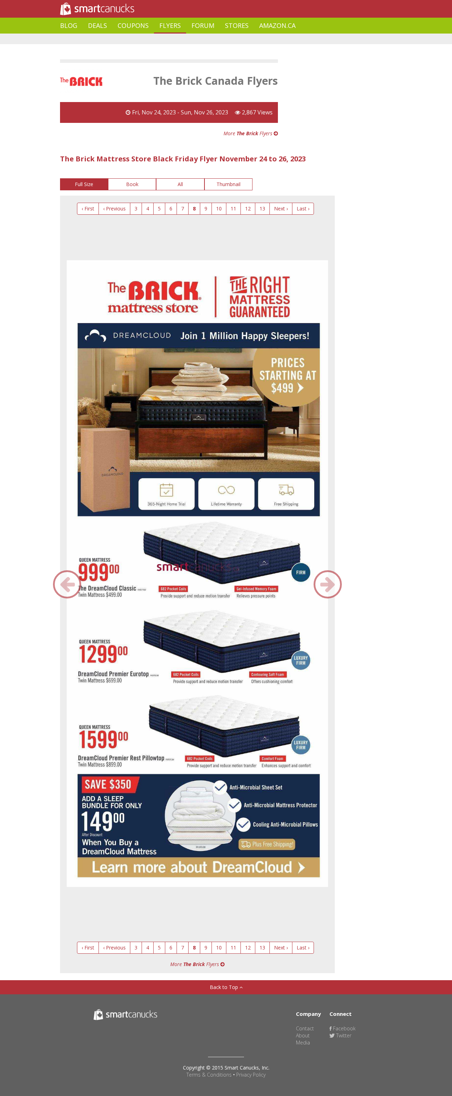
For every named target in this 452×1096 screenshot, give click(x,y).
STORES (237, 25)
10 (219, 208)
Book (132, 184)
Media (303, 1042)
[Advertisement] (188, 39)
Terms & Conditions (209, 1074)
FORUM (202, 25)
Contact (305, 1028)
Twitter (343, 1035)
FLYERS (170, 25)
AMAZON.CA (277, 25)
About (303, 1035)
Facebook (344, 1028)
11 (233, 208)
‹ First (88, 208)
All (180, 184)
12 (248, 208)
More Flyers (249, 133)
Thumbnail (228, 184)
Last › (303, 208)
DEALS (97, 25)
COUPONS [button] (133, 25)
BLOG (68, 25)
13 (262, 208)
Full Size (84, 184)
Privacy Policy (251, 1074)
